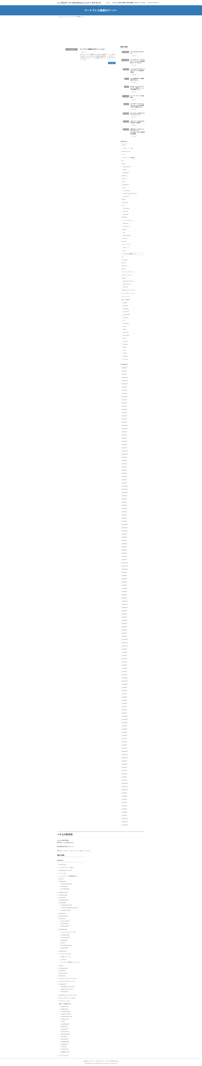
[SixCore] (125, 238)
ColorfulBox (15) (65, 1011)
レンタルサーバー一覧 (127, 148)
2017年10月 (125, 646)
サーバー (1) (62, 873)
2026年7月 (124, 368)
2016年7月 (124, 694)
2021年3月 (124, 515)
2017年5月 (124, 662)
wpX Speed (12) (65, 935)
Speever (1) (62, 975)
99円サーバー (126, 247)
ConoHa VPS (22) (66, 910)
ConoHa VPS (126, 196)
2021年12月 (125, 486)
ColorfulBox (124, 260)
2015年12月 (125, 716)
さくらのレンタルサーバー (128, 272)
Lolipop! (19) (64, 1029)
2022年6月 (124, 467)
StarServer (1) (63, 951)
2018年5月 (124, 623)
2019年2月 (124, 594)
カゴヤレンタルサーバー (128, 275)
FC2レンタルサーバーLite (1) (67, 998)
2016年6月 (124, 697)
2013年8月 (124, 796)
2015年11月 (125, 719)
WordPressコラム (126, 151)
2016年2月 (124, 710)
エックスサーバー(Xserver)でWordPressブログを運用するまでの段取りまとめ (137, 105)
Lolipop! (125, 329)
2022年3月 (124, 476)
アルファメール (125, 296)
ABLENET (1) (64, 1006)
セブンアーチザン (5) (65, 954)
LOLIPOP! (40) (63, 895)
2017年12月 (125, 639)
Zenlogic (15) (64, 1049)
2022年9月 (124, 457)
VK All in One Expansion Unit (111, 1063)
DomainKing (126, 172)
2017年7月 (124, 655)
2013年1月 (124, 815)
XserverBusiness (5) (66, 945)
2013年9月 (124, 793)
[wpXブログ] (126, 226)
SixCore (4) (64, 1036)
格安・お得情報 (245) (65, 1004)
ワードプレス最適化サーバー (130, 254)
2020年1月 (124, 559)
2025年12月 (125, 377)
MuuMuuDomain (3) (66, 884)
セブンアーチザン (126, 244)
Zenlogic (124, 278)
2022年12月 (125, 451)
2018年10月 (125, 607)
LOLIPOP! (124, 178)
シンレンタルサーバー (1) (68, 932)
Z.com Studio (126, 208)
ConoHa (124, 187)
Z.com (123, 205)
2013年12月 (125, 783)
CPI (122, 257)
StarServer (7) (64, 1039)
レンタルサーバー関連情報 (128, 157)
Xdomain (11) (64, 1044)
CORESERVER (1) (64, 900)
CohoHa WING (126, 190)
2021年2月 (124, 518)
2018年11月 (125, 604)
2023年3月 (124, 441)
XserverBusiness (127, 235)
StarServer (124, 241)
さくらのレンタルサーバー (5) (67, 978)
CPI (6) (61, 965)
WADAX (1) (62, 913)
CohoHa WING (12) (66, 905)
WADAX (124, 199)
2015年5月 (124, 738)
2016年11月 (125, 681)
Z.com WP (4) (64, 923)
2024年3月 (124, 415)
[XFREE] (125, 229)
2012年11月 (125, 821)
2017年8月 (124, 652)
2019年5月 (124, 585)
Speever (124, 268)
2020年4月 (124, 550)
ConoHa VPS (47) (66, 1014)
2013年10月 (125, 789)
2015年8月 (124, 729)
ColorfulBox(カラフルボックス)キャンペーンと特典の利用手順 (137, 70)
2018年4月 (124, 626)
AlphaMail (125, 305)
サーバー (124, 154)
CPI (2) (63, 1021)
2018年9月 (124, 610)
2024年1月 (124, 422)
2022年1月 (124, 483)
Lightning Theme (100, 1063)
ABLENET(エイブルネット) (128, 290)
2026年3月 (124, 371)
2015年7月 (124, 732)
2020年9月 (124, 534)
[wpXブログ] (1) (65, 937)
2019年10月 (125, 569)
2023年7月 (124, 435)
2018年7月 (124, 617)
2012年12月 (125, 818)
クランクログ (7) (63, 1055)
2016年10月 (125, 684)
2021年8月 (124, 499)
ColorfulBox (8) (63, 968)
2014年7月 (124, 761)
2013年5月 (124, 805)
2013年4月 (124, 809)
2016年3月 (124, 706)
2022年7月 (124, 463)
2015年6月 (124, 735)
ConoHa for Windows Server (130, 193)
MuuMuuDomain (127, 166)
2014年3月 (124, 773)
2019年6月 (124, 582)
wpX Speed (125, 223)
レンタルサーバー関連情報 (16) (68, 876)
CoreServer (125, 317)
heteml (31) (64, 1026)
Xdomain (125, 169)
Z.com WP (125, 211)
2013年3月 (124, 812)
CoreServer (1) (65, 1019)
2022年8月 (124, 460)
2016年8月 (124, 690)
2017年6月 (124, 658)
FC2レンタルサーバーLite (128, 293)
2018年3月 (124, 630)
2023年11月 (125, 428)
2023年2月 (124, 444)
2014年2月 (124, 777)
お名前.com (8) (65, 1051)
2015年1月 (124, 748)
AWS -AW (125, 287)
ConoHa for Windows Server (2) (69, 907)
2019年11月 (125, 566)
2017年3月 (124, 668)
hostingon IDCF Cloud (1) (68, 986)
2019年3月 (124, 591)
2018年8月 (124, 614)
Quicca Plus (124, 265)
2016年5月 (124, 700)
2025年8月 (124, 387)
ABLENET (125, 302)
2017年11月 (125, 642)
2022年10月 (125, 454)
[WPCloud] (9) (65, 926)
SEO (123, 160)
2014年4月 (124, 770)
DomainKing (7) (65, 1024)
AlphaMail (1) (64, 1009)
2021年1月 (124, 521)
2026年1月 (124, 374)
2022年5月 (124, 470)
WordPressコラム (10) (65, 870)
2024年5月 (124, 409)
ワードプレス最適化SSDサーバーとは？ (92, 49)
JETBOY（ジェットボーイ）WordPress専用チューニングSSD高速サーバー (137, 88)
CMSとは (124, 145)
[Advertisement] (101, 30)
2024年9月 (124, 399)
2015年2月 (124, 745)
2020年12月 (125, 524)
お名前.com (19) (63, 892)
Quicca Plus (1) (63, 973)
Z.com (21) (64, 1046)
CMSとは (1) (62, 864)
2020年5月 (124, 546)
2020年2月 (124, 556)
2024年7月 (124, 406)
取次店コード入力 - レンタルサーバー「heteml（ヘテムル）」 (74, 850)
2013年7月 (124, 799)
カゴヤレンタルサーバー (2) (67, 981)
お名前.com (124, 175)
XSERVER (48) (63, 929)
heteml (123, 181)
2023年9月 (124, 431)
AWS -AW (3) (64, 991)
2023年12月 (125, 425)
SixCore (125, 338)
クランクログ (125, 359)
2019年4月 (124, 588)
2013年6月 (124, 802)
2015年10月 (125, 722)
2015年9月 (124, 726)
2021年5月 (124, 508)
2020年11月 (125, 527)
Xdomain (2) (64, 886)
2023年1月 (124, 447)
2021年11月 (125, 489)
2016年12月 (125, 678)
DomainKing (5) (65, 888)
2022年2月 (124, 479)
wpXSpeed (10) (65, 1041)
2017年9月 (124, 649)
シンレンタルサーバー (128, 220)
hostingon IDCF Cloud (128, 281)
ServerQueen (125, 202)
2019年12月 (125, 562)
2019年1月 (124, 598)
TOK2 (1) (63, 959)
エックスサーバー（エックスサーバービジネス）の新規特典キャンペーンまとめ (137, 61)
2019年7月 (124, 578)
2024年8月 (124, 403)
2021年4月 (124, 511)
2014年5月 (124, 767)
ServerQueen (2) (63, 916)
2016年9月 (124, 687)
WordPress (92, 1063)
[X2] (124, 232)
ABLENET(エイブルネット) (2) (67, 995)
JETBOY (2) (62, 970)
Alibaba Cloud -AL (127, 284)
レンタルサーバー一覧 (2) (66, 867)
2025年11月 (125, 380)
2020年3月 (124, 553)
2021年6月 (124, 505)
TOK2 (124, 250)
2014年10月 (125, 758)
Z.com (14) (62, 918)
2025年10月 (125, 383)
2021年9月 (124, 495)
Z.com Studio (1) (65, 921)
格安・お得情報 (125, 299)
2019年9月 (124, 572)
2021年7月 (124, 502)
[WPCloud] (125, 214)
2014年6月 (124, 764)
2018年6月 (124, 620)
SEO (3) (61, 878)
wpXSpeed (125, 344)
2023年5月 (124, 438)
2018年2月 (124, 633)
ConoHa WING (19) (66, 1016)
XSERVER (124, 217)
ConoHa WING (126, 314)
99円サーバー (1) (65, 956)
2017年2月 (124, 671)
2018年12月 (125, 601)
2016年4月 (124, 703)
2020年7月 (124, 540)
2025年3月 (124, 393)
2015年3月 (124, 742)
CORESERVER (125, 184)
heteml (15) (62, 897)
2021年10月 (125, 492)
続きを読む (111, 63)
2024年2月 (124, 419)
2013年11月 (125, 786)
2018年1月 (124, 636)
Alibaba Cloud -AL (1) (67, 989)
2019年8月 (124, 575)
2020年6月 (124, 543)
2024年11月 (125, 396)
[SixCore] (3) (64, 947)
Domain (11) (62, 881)
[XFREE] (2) (64, 940)
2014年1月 (124, 780)
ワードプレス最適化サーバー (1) (70, 962)
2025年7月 (124, 390)
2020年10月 (125, 531)
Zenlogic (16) (62, 984)
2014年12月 (125, 751)
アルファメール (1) (64, 1001)
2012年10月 (125, 825)
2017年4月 (124, 665)
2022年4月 (124, 473)
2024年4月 (124, 412)
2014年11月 (125, 754)
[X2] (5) (63, 942)
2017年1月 (124, 674)
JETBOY (124, 262)
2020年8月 (124, 537)
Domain (123, 163)
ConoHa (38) (62, 902)
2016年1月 (124, 713)
